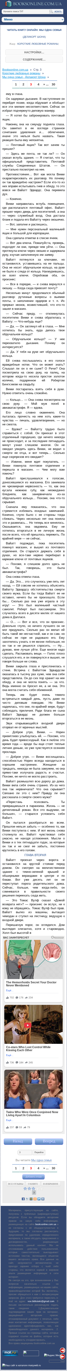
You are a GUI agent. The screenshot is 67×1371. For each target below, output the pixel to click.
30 (53, 84)
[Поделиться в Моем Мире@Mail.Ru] (31, 1198)
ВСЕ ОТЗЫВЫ (15, 1184)
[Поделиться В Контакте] (42, 1198)
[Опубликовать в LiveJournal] (27, 1198)
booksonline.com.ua (45, 1224)
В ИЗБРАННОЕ (50, 1184)
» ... (46, 84)
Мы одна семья (41, 1160)
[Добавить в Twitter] (39, 1198)
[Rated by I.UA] (31, 1355)
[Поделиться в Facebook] (23, 1198)
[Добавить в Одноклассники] (35, 1198)
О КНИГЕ (33, 1184)
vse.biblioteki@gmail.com (41, 1301)
